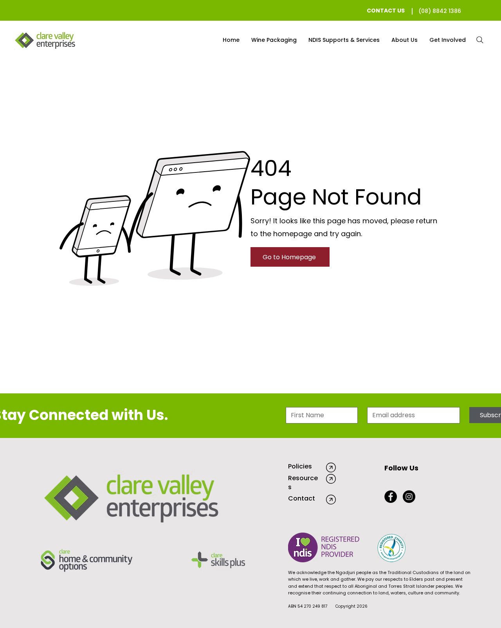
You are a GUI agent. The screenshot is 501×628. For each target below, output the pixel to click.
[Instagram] (409, 496)
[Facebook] (390, 496)
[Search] (480, 40)
